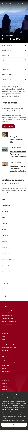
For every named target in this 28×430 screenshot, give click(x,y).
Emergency (8, 321)
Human (7, 345)
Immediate (7, 324)
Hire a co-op (7, 318)
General (6, 313)
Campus (6, 360)
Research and (9, 347)
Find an (6, 315)
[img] (6, 3)
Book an (6, 371)
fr (14, 3)
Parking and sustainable (13, 362)
